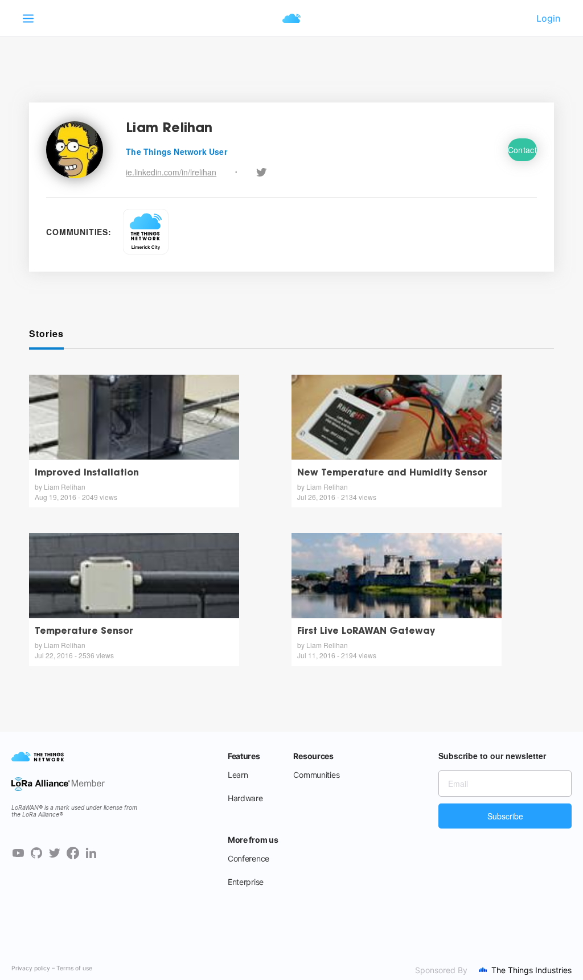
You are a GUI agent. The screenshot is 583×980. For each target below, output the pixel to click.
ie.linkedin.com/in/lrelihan (171, 172)
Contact (522, 149)
